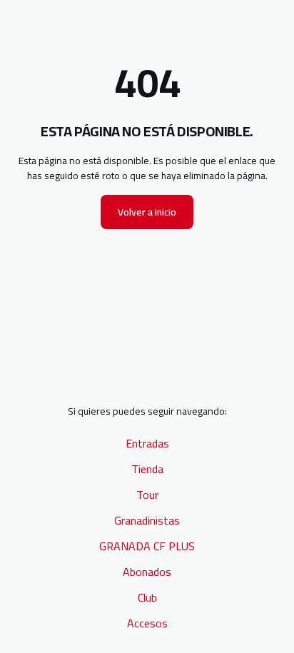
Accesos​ (147, 623)
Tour (147, 494)
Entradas (147, 443)
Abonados (147, 572)
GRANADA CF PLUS (147, 546)
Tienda (147, 469)
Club (147, 597)
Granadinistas (147, 520)
